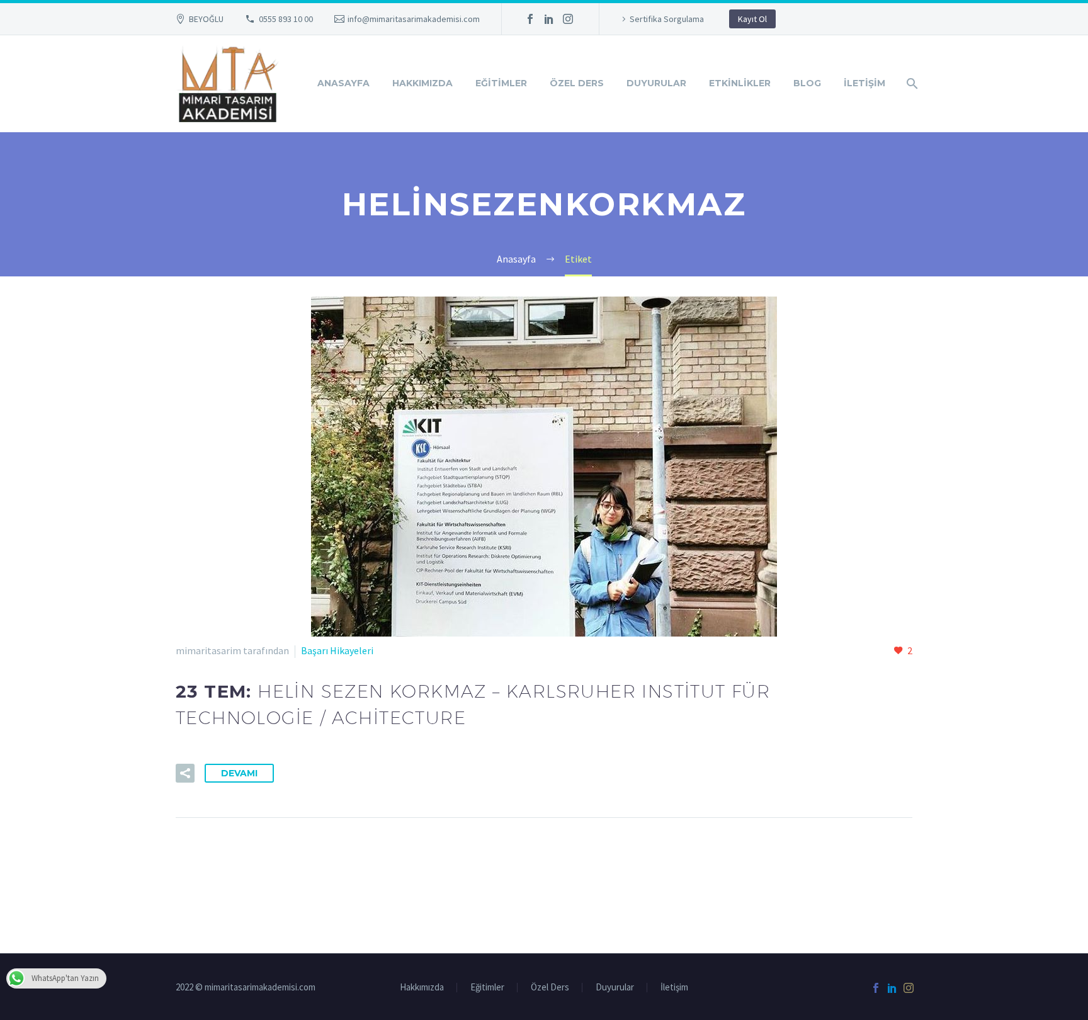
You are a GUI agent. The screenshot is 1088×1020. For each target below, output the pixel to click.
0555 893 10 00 (286, 19)
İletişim (864, 83)
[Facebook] (530, 19)
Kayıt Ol (752, 19)
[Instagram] (567, 19)
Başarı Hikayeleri (337, 650)
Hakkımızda (422, 83)
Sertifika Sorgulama (667, 19)
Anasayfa (343, 83)
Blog (807, 83)
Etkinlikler (740, 83)
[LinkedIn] (549, 19)
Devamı (239, 773)
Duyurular (656, 83)
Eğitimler (501, 83)
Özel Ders (577, 83)
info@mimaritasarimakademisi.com (414, 19)
